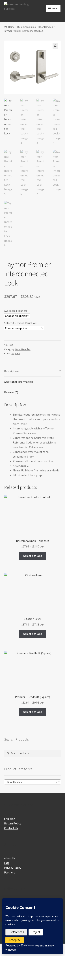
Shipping (9, 818)
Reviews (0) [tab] (11, 392)
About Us (9, 858)
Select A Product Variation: (20, 323)
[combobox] (32, 781)
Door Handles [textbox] (31, 782)
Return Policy (12, 823)
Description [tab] (11, 371)
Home (11, 26)
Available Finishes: (15, 310)
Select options (32, 556)
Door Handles (45, 26)
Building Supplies (26, 26)
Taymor (16, 353)
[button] (55, 46)
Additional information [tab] (18, 381)
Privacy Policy (12, 868)
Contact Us (11, 828)
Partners (9, 872)
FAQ (6, 863)
